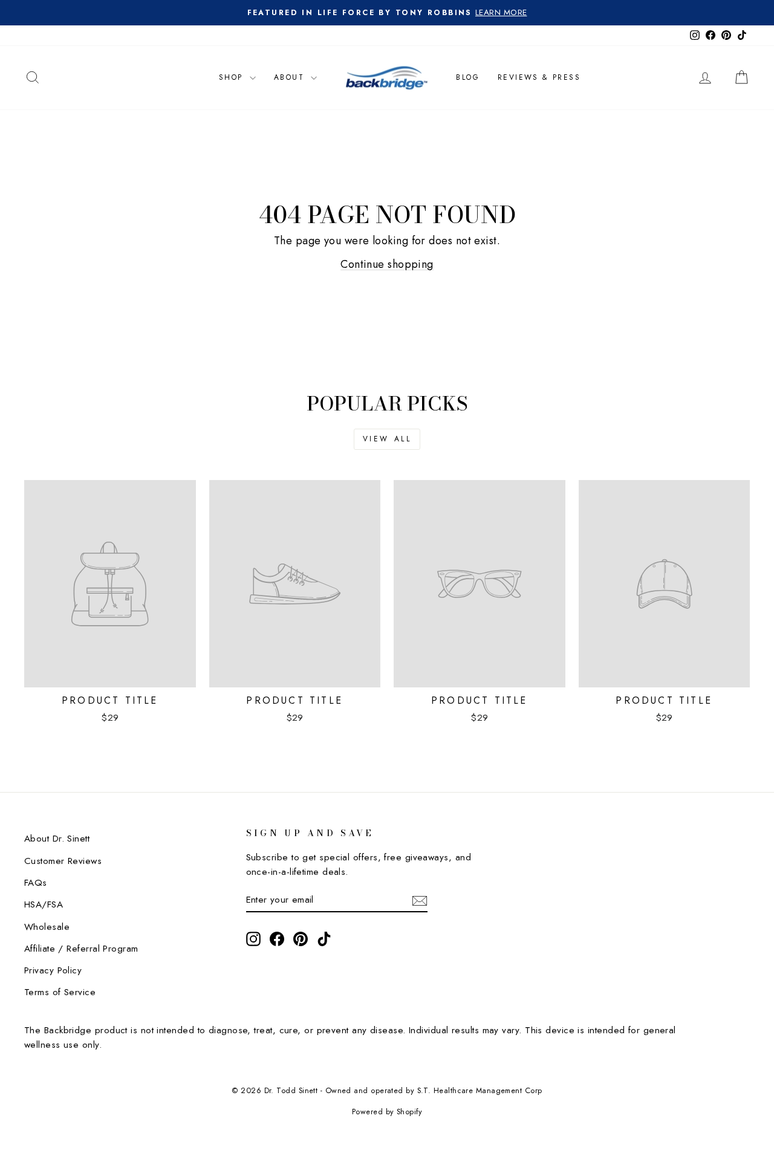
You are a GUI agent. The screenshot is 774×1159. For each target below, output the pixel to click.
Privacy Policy (53, 970)
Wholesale (47, 926)
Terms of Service (60, 992)
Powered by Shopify (387, 1111)
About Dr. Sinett (56, 838)
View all (387, 438)
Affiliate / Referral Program (81, 948)
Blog (468, 77)
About (291, 77)
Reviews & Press (539, 77)
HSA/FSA (43, 904)
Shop (233, 77)
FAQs (35, 882)
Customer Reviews (63, 861)
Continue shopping (387, 264)
